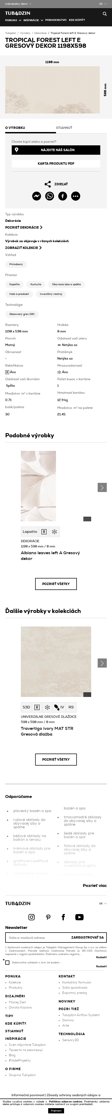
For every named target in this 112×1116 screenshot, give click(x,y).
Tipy (9, 1016)
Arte (65, 1025)
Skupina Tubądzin (22, 1075)
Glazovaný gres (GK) (21, 314)
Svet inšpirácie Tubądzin (27, 1044)
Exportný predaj (74, 992)
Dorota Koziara (20, 1007)
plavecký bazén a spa (32, 811)
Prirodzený (16, 264)
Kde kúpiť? (77, 20)
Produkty (16, 987)
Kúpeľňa (14, 284)
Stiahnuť (14, 1031)
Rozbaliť (101, 957)
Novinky (67, 1001)
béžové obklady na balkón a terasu (29, 838)
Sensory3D (70, 1040)
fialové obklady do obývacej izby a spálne (80, 849)
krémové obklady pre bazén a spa (31, 850)
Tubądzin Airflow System (81, 1015)
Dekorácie (40, 33)
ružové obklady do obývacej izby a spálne (29, 823)
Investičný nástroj (51, 294)
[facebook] (62, 196)
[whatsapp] (49, 196)
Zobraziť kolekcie (21, 247)
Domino (68, 1020)
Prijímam (56, 1110)
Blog (12, 1055)
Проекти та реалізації (26, 1050)
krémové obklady (79, 874)
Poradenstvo (55, 20)
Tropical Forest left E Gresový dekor (73, 33)
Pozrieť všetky (56, 584)
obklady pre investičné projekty (80, 864)
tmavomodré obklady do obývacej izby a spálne (83, 820)
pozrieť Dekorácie (22, 227)
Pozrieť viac (95, 886)
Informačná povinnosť (28, 1095)
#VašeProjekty (20, 1060)
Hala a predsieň (19, 294)
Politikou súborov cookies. (66, 1101)
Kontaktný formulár (76, 982)
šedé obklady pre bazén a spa (79, 835)
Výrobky (25, 33)
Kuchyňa (35, 284)
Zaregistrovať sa (87, 937)
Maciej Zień (17, 1002)
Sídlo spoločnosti (75, 987)
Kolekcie (15, 982)
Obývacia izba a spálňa (66, 284)
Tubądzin (10, 33)
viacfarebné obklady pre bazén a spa (31, 875)
